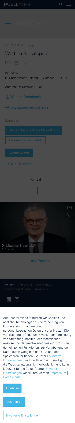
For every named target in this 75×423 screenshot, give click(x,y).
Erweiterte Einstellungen (23, 415)
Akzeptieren (14, 401)
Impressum (58, 373)
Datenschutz (12, 377)
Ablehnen (12, 388)
